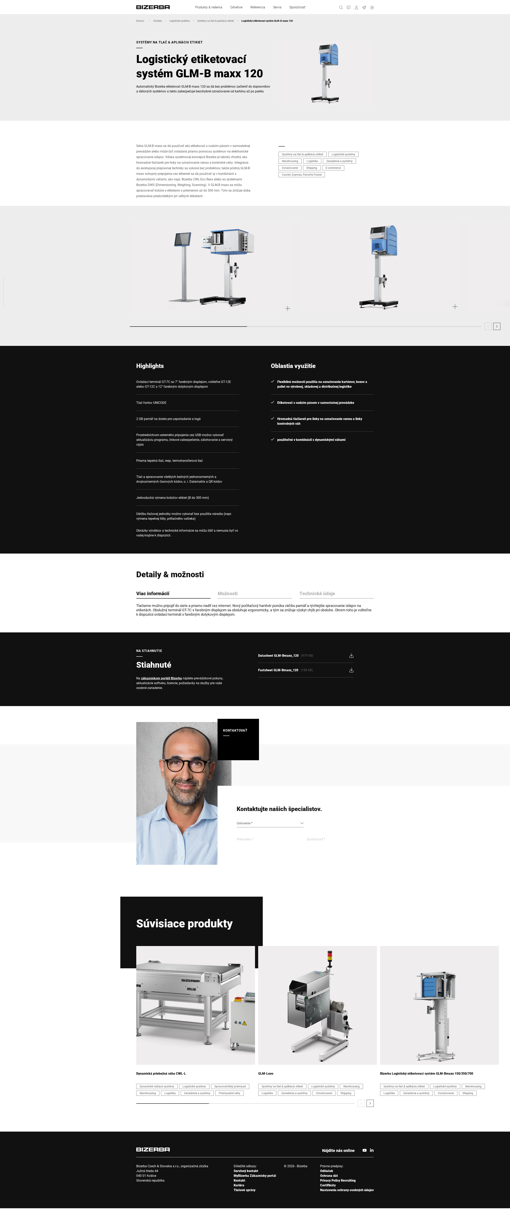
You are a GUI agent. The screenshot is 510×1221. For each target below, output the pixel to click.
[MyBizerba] (356, 7)
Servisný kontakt (246, 1171)
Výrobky (157, 20)
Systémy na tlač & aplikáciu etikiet (215, 20)
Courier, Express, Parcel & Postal (302, 174)
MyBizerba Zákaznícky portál (255, 1175)
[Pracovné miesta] (364, 7)
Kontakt (239, 1180)
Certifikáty (328, 1185)
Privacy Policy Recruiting (338, 1180)
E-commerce (333, 168)
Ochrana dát (329, 1175)
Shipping (311, 168)
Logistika (312, 161)
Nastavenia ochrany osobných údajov (347, 1190)
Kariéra (239, 1185)
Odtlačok (326, 1171)
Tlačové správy (244, 1190)
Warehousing (290, 161)
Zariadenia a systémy (339, 161)
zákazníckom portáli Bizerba (161, 678)
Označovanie (290, 168)
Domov (140, 20)
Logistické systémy (180, 20)
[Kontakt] (349, 7)
